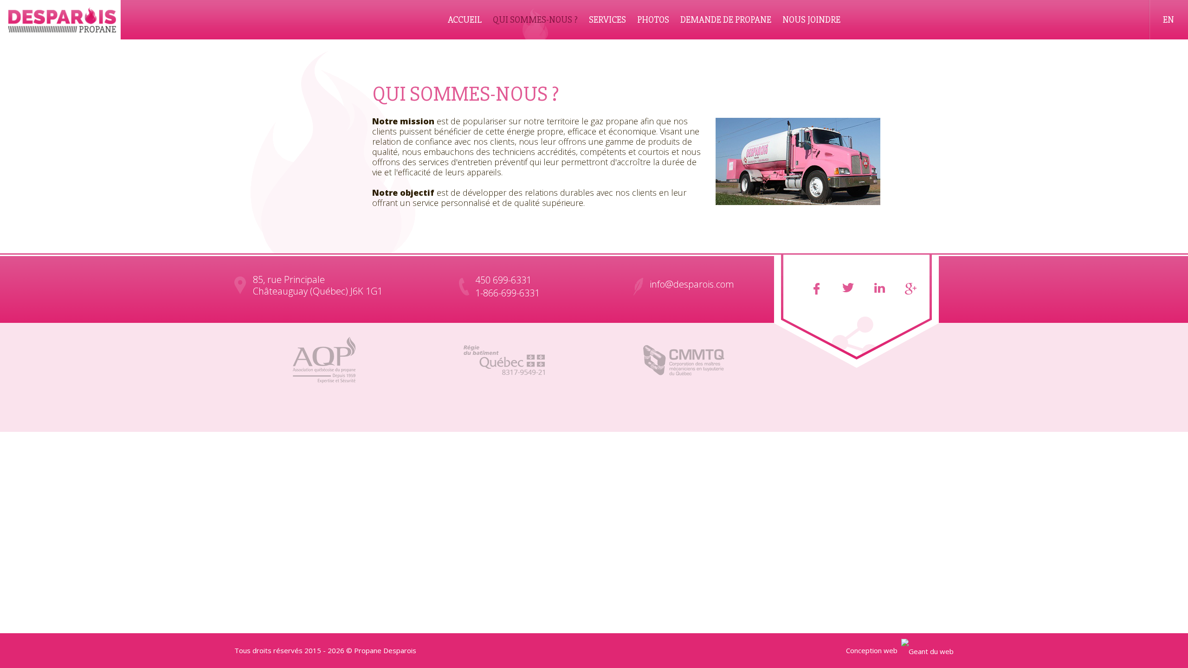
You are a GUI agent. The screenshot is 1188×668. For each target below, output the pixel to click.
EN (1168, 20)
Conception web (871, 650)
